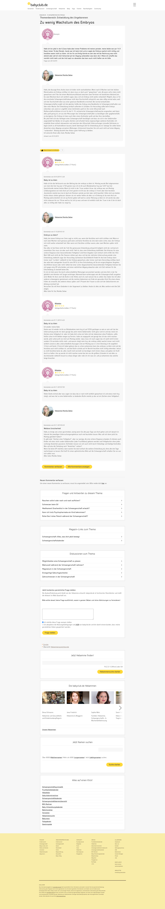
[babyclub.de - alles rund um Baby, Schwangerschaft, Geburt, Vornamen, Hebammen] (38, 6)
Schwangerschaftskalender (53, 541)
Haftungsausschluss (61, 896)
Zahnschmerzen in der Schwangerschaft (58, 577)
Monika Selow (63, 75)
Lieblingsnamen (95, 757)
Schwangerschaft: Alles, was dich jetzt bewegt (61, 537)
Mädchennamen (56, 757)
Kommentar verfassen (53, 467)
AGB (77, 625)
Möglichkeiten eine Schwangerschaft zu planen (61, 561)
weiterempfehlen (119, 866)
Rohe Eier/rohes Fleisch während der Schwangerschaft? (65, 516)
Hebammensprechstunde (60, 647)
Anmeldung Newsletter (120, 872)
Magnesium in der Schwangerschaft (56, 569)
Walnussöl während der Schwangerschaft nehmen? (63, 565)
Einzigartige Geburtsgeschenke (55, 573)
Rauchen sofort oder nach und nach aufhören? (61, 501)
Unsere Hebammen (49, 730)
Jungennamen (79, 757)
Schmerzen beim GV (50, 504)
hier (103, 483)
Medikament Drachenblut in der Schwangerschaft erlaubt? (66, 508)
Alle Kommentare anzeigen (79, 467)
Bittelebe (58, 160)
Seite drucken (118, 864)
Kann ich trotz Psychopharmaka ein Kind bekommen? (64, 512)
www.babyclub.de (57, 887)
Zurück (45, 645)
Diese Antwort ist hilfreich (51, 150)
